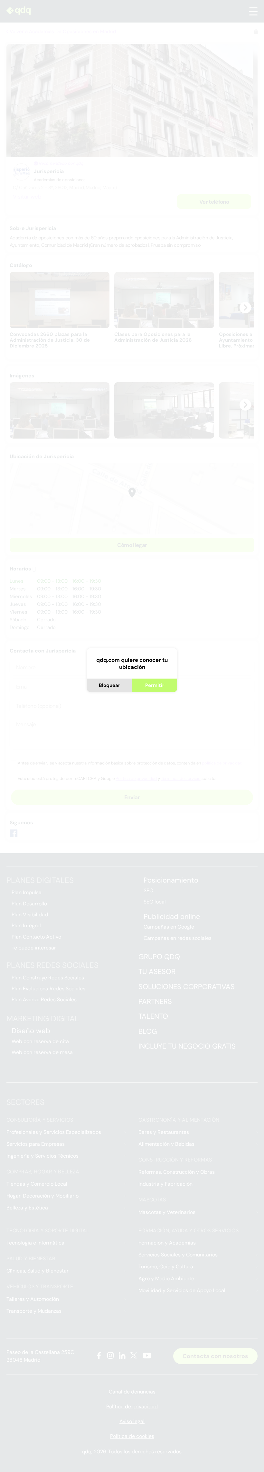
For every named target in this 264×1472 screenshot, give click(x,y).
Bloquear (109, 685)
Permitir (154, 685)
